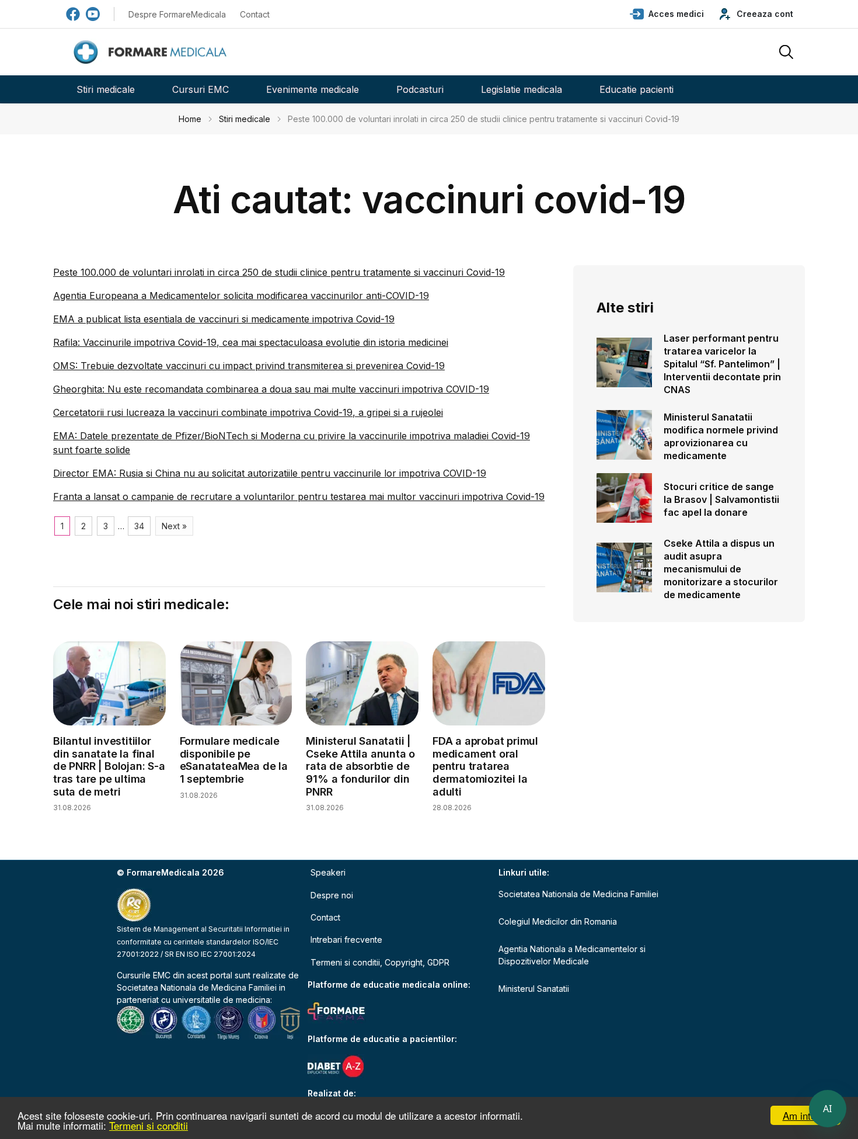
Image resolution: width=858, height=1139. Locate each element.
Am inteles (806, 1115)
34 (139, 526)
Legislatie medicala (521, 89)
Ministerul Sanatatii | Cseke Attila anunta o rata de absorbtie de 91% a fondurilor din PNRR (360, 766)
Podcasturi (420, 89)
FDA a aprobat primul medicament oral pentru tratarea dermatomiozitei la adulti (485, 766)
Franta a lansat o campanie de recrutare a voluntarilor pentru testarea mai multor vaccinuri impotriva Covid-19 (299, 496)
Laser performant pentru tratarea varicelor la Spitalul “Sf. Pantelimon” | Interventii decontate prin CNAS (722, 363)
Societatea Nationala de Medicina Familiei (197, 987)
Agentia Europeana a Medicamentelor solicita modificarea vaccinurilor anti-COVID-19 (241, 295)
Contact (255, 14)
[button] (667, 14)
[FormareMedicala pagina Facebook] (73, 14)
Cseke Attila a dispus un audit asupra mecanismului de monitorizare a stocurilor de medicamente (721, 568)
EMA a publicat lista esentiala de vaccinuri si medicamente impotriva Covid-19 (224, 319)
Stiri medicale (105, 89)
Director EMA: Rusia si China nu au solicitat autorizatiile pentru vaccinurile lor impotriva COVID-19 (269, 473)
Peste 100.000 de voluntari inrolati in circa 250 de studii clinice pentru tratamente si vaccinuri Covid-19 (279, 272)
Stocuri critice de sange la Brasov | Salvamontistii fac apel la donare (721, 499)
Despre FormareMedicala (177, 14)
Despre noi (332, 895)
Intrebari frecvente (346, 939)
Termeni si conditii (148, 1125)
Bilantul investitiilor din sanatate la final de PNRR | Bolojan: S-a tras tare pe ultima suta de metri (109, 766)
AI (827, 1108)
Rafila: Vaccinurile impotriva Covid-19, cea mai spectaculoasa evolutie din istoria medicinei (250, 342)
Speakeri (328, 872)
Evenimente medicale (312, 89)
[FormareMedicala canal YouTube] (93, 14)
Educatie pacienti (636, 89)
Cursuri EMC (200, 89)
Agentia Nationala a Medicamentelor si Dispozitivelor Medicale (572, 955)
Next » (174, 526)
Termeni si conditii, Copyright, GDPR (380, 962)
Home (190, 119)
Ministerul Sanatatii (533, 989)
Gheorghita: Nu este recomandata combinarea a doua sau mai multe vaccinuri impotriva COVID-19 (271, 389)
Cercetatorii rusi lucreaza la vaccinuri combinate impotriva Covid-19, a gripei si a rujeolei (248, 412)
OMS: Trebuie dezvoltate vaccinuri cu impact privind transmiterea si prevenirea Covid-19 (249, 365)
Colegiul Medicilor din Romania (557, 921)
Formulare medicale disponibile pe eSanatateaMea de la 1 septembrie (234, 760)
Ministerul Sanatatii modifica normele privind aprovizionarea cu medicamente (721, 436)
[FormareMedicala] (152, 52)
